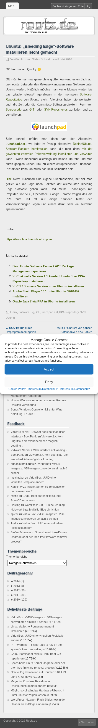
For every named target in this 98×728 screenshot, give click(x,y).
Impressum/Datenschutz (43, 388)
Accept (49, 369)
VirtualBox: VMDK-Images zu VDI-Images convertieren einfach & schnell (39, 468)
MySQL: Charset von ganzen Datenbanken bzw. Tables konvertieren (74, 332)
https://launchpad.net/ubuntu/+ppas (29, 239)
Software (23, 312)
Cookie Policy (17, 388)
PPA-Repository (69, 312)
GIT (38, 312)
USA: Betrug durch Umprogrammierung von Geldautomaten (21, 332)
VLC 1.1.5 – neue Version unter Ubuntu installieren (48, 286)
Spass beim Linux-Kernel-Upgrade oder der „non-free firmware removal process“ (39, 537)
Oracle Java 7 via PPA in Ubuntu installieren (44, 301)
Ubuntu (10, 317)
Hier (8, 179)
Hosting (15, 505)
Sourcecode (13, 109)
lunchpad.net (16, 144)
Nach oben (88, 722)
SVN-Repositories (56, 109)
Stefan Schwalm (42, 59)
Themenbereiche (16, 556)
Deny (49, 382)
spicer (14, 514)
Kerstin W (17, 486)
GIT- (32, 109)
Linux (13, 312)
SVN (83, 312)
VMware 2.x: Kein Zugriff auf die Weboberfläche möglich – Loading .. (37, 441)
